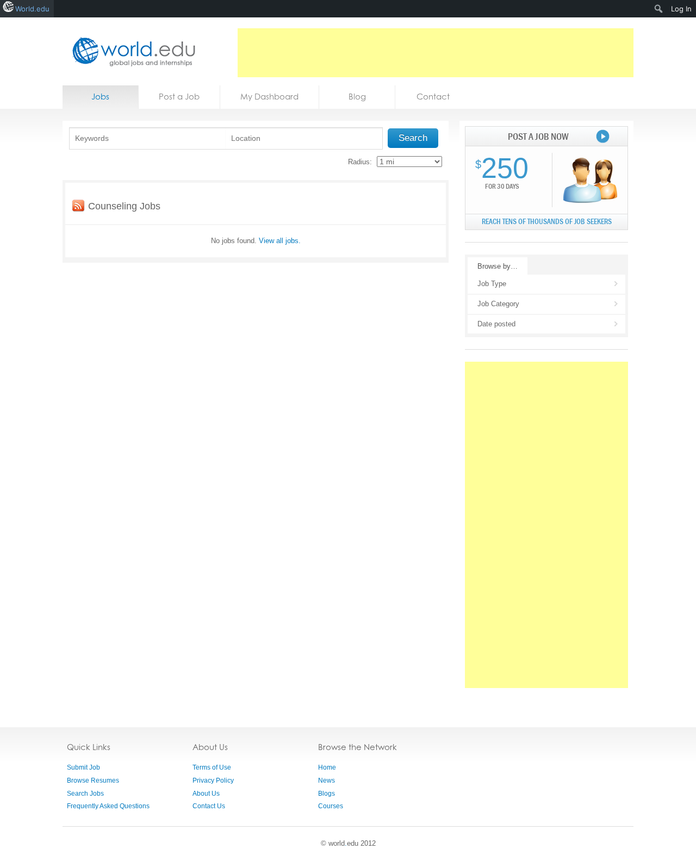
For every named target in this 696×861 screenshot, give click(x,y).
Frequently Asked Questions (108, 806)
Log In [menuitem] (681, 8)
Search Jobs (85, 793)
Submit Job (83, 767)
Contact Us (208, 806)
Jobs (100, 96)
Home (327, 767)
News (326, 780)
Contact (433, 96)
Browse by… (497, 266)
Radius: (360, 162)
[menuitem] (658, 8)
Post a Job (179, 96)
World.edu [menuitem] (32, 8)
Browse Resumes (93, 780)
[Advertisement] (435, 52)
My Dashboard (269, 96)
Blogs (326, 793)
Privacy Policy (213, 780)
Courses (330, 806)
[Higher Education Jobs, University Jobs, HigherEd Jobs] (130, 51)
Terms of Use (211, 767)
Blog (357, 96)
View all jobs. (280, 241)
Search (413, 138)
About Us (206, 793)
